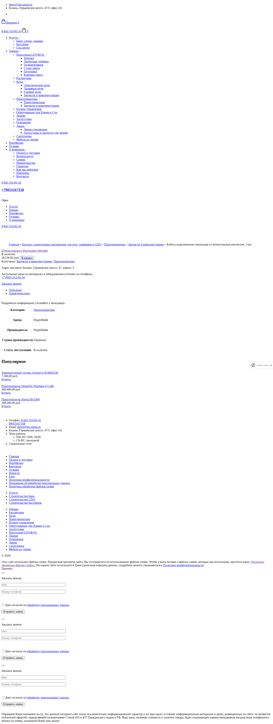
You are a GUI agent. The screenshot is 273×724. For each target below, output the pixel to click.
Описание (15, 290)
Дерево (13, 535)
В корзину (27, 257)
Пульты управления (21, 522)
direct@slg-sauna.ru (20, 4)
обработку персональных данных (48, 605)
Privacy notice (262, 365)
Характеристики (19, 293)
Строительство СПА (22, 499)
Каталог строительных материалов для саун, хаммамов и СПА (61, 244)
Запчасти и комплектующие (146, 244)
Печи (12, 515)
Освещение (16, 539)
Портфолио (16, 142)
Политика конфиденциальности (29, 479)
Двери (13, 542)
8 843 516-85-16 (11, 31)
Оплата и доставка (20, 459)
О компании (17, 149)
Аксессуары (16, 529)
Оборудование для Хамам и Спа (29, 525)
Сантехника (16, 545)
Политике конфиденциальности (183, 565)
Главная (14, 244)
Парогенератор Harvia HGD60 (20, 399)
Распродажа (16, 512)
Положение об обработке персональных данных (39, 483)
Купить (6, 379)
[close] (271, 365)
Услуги (14, 37)
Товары (14, 51)
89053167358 (17, 423)
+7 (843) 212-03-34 (13, 277)
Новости (14, 473)
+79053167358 (12, 190)
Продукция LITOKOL (23, 532)
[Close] (2, 572)
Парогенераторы (114, 244)
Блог (12, 476)
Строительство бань (21, 496)
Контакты (15, 466)
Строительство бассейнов (25, 502)
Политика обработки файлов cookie (31, 486)
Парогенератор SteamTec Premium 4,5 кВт (27, 386)
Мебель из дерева (20, 549)
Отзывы (14, 146)
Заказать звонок (11, 283)
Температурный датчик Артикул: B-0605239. (29, 372)
